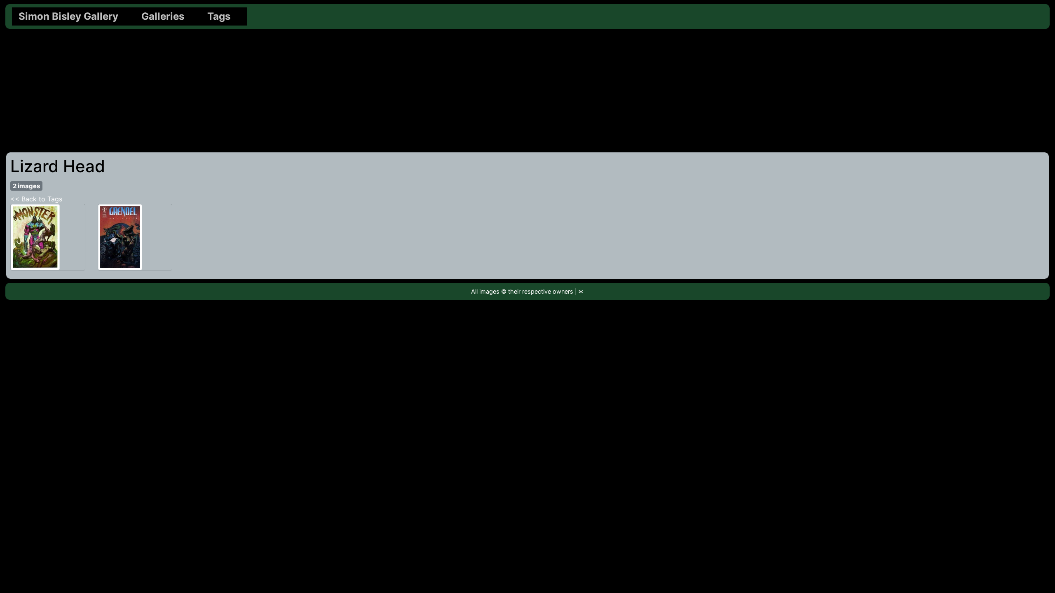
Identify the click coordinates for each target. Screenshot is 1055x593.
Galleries (162, 16)
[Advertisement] (527, 90)
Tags (218, 16)
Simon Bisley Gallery (68, 16)
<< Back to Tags (36, 199)
